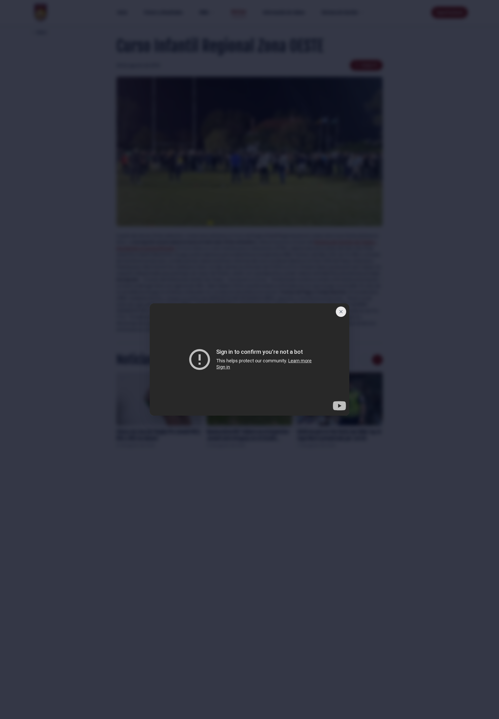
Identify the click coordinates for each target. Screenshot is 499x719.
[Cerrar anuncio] (341, 311)
